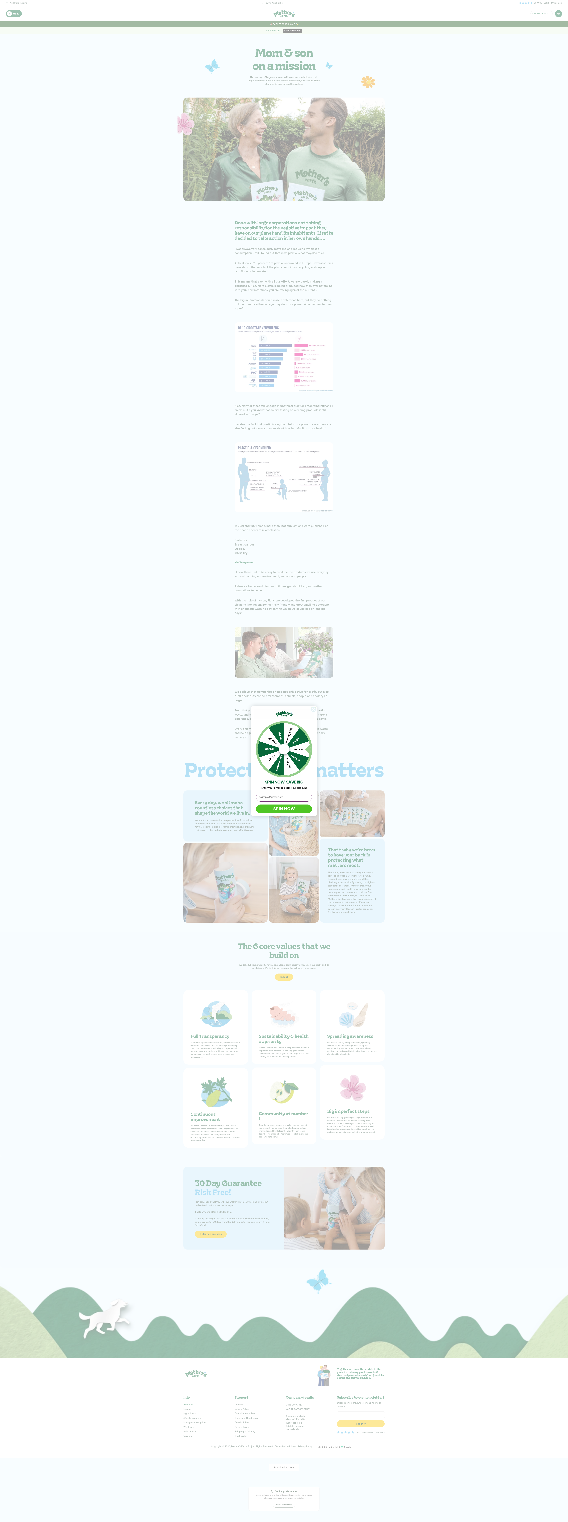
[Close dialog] (313, 709)
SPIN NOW (284, 809)
